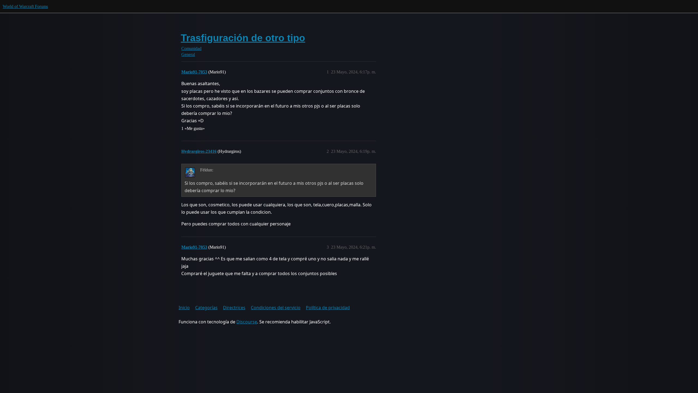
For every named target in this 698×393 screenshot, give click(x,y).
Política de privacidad (328, 308)
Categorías (206, 308)
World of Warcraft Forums (25, 6)
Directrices (234, 308)
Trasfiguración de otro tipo (243, 37)
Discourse (246, 322)
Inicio (184, 308)
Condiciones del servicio (275, 308)
